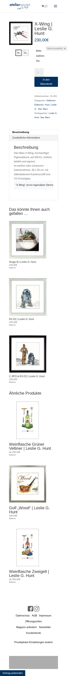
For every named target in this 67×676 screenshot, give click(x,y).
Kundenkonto (33, 633)
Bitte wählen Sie (40, 56)
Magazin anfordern (26, 627)
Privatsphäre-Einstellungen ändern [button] (33, 642)
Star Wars (43, 109)
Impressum (45, 615)
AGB (34, 615)
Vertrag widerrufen (12, 673)
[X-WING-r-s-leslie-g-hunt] (21, 33)
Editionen (51, 100)
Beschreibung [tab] (20, 132)
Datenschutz (23, 615)
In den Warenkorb (46, 81)
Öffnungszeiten (33, 621)
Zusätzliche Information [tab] (26, 137)
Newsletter (45, 627)
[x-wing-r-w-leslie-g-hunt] (25, 53)
